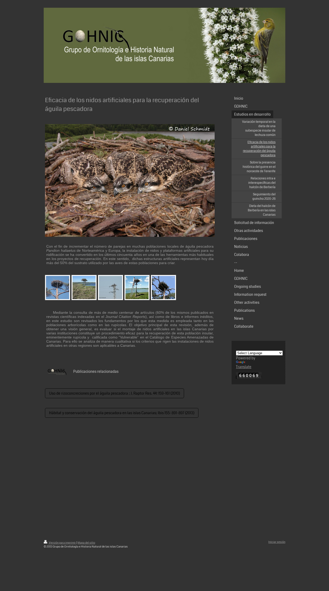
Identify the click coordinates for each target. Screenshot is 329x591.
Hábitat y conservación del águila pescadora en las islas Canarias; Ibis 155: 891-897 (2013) (121, 412)
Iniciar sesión (276, 542)
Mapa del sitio (86, 543)
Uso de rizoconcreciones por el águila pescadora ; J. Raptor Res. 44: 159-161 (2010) (114, 393)
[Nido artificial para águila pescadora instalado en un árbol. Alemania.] (57, 287)
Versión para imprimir (62, 543)
